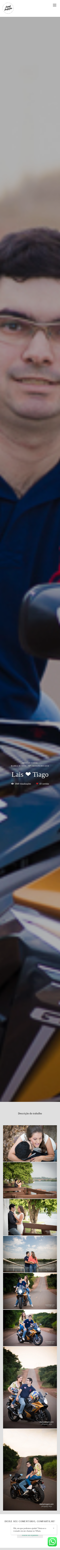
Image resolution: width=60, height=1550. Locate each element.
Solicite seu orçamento (30, 1535)
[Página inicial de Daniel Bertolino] (8, 8)
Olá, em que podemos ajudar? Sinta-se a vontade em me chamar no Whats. (29, 1529)
